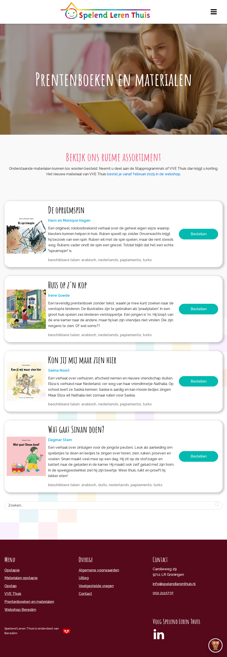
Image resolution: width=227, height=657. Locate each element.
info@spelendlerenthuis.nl (174, 584)
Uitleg (84, 578)
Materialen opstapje (21, 578)
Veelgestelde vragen (96, 586)
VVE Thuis (12, 594)
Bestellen (199, 234)
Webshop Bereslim (20, 610)
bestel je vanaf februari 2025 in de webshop (143, 174)
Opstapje (12, 570)
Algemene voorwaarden (99, 570)
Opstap (10, 586)
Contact (85, 594)
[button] (215, 645)
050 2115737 (163, 593)
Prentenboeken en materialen (29, 602)
